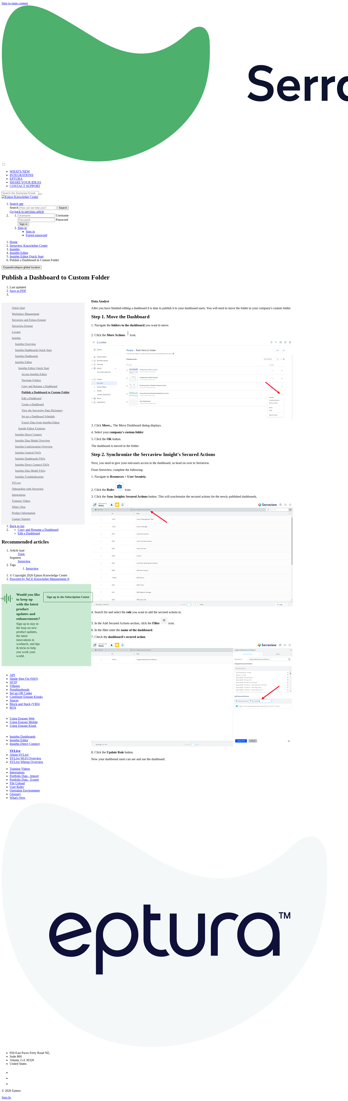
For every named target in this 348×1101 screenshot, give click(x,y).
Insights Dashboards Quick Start (33, 350)
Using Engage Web (22, 718)
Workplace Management (25, 313)
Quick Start (18, 307)
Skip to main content (15, 3)
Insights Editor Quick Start (27, 256)
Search (14, 207)
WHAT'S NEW (20, 171)
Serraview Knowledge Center (29, 245)
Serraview (24, 561)
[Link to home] (20, 197)
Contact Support (21, 519)
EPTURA (16, 178)
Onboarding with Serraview (28, 488)
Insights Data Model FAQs (30, 470)
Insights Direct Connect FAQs (32, 464)
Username (62, 215)
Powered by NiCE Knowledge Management (39, 579)
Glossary (15, 794)
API (12, 675)
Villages (15, 686)
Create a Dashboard (33, 404)
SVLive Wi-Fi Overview (25, 758)
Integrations (18, 494)
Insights (15, 249)
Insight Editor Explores (31, 428)
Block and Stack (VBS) (25, 704)
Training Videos (21, 500)
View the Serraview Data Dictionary (42, 410)
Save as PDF (18, 291)
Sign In (6, 1097)
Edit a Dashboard (31, 398)
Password (62, 219)
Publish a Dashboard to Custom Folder (45, 392)
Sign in (23, 224)
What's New (19, 506)
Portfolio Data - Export (24, 779)
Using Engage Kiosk (23, 725)
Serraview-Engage (22, 326)
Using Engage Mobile (24, 722)
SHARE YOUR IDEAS (25, 182)
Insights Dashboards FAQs (30, 458)
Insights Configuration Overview (34, 446)
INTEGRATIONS (21, 175)
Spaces (14, 700)
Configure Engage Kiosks (26, 696)
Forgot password (36, 235)
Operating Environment (25, 790)
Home (14, 242)
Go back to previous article (27, 211)
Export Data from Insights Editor (41, 422)
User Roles (17, 787)
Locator (16, 332)
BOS (13, 707)
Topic (21, 554)
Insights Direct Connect (28, 434)
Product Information (23, 513)
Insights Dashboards (26, 356)
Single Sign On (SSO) (24, 678)
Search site (16, 203)
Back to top (17, 526)
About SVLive (19, 754)
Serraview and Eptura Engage (29, 319)
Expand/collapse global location (21, 267)
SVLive (16, 482)
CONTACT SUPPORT (25, 186)
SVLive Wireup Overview (26, 762)
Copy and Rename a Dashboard (39, 386)
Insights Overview (25, 344)
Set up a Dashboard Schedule (38, 416)
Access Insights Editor (34, 374)
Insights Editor (19, 253)
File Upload (17, 783)
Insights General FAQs (28, 452)
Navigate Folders (31, 380)
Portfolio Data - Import (24, 776)
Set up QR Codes (21, 693)
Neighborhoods (19, 689)
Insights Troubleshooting (29, 476)
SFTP (13, 682)
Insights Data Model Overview (32, 440)
